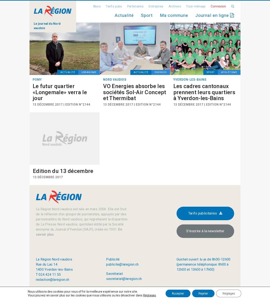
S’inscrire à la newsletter (205, 231)
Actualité (124, 15)
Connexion (218, 6)
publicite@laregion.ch (122, 264)
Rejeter (203, 293)
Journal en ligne (212, 15)
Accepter (178, 293)
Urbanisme (88, 72)
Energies (161, 72)
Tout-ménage (195, 6)
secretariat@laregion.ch (124, 279)
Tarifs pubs (114, 6)
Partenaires (135, 6)
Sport (147, 15)
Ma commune (174, 15)
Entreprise (156, 6)
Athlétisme (229, 72)
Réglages (149, 295)
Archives (175, 6)
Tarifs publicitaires (202, 213)
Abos (97, 6)
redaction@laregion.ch (52, 280)
